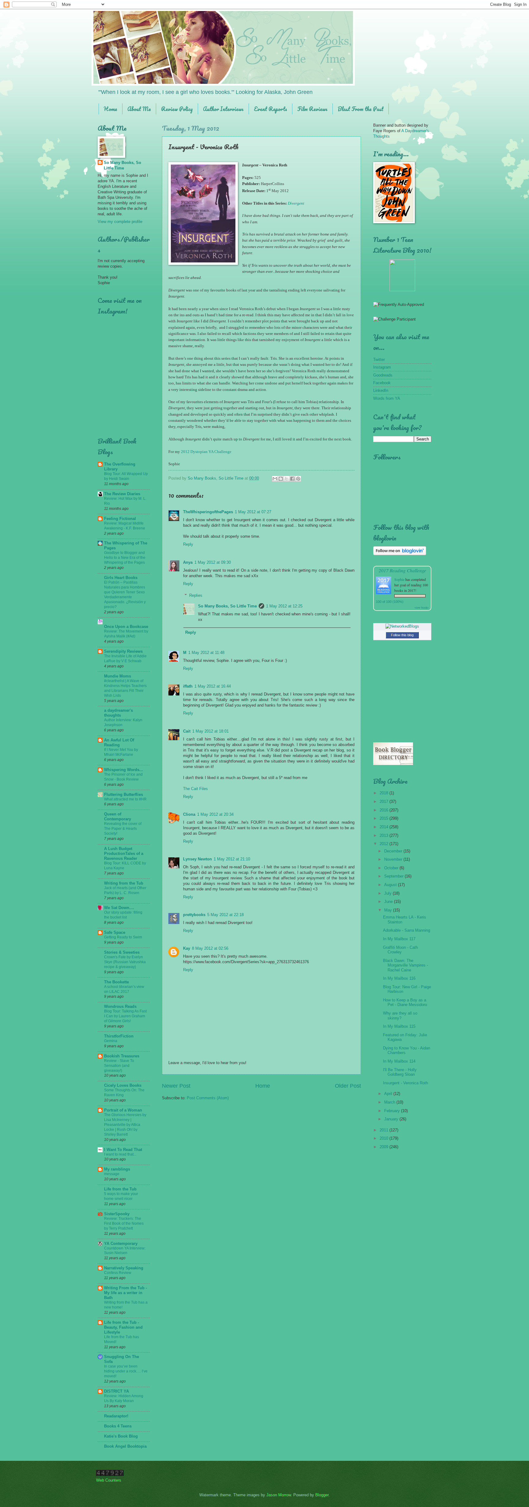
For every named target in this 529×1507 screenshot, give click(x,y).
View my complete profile (120, 221)
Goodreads (382, 375)
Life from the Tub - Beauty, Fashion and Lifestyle (123, 1327)
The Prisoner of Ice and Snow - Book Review (123, 776)
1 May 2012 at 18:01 (210, 731)
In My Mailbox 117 (399, 939)
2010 (384, 1138)
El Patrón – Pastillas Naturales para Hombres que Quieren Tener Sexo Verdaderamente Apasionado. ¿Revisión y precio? (125, 594)
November (393, 859)
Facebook (382, 382)
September (394, 876)
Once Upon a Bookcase (126, 626)
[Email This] (275, 479)
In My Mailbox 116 (399, 978)
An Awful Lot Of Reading (119, 742)
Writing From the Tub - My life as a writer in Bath (125, 1293)
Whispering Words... (123, 769)
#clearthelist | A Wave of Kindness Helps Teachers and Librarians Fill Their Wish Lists (125, 688)
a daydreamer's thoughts (118, 713)
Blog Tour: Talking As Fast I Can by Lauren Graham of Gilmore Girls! (125, 1016)
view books (422, 607)
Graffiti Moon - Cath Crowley (400, 949)
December (393, 851)
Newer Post (176, 1086)
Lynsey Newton (197, 859)
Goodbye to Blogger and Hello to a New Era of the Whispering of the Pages (124, 558)
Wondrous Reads (120, 1006)
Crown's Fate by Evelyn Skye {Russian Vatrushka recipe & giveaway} (125, 962)
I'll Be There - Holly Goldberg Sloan (400, 1072)
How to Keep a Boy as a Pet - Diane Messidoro (405, 1002)
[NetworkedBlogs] (402, 626)
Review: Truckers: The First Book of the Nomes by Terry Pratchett (124, 1223)
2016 (384, 810)
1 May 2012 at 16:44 (212, 686)
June (389, 901)
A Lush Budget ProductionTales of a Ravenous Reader (123, 853)
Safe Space (114, 932)
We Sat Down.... (119, 907)
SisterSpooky (116, 1214)
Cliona (189, 814)
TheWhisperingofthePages (208, 512)
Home (110, 109)
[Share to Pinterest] (298, 479)
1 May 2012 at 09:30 (212, 562)
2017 (384, 801)
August (391, 884)
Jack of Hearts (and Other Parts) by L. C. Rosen (125, 890)
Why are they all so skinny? (400, 1015)
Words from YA (386, 398)
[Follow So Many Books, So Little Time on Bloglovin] (399, 553)
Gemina (110, 1041)
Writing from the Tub (123, 883)
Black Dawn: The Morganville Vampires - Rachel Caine (405, 965)
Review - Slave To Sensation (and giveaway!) (119, 1066)
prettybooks (194, 914)
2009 (384, 1147)
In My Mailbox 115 (399, 1026)
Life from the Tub (120, 1189)
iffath (188, 686)
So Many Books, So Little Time (227, 606)
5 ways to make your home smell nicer (121, 1196)
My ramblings (117, 1169)
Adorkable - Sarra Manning (406, 930)
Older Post (348, 1086)
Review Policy (177, 109)
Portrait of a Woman (123, 1110)
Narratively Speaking (123, 1268)
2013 (384, 835)
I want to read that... (120, 1154)
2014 (384, 827)
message (111, 1174)
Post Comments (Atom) (208, 1098)
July (388, 893)
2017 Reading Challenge (402, 570)
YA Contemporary (120, 1243)
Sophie (399, 579)
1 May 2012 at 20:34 (215, 814)
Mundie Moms (117, 676)
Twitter (379, 359)
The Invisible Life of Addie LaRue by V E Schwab (125, 658)
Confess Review (117, 1273)
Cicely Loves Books (122, 1085)
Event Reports (270, 109)
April (388, 1093)
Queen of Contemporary (117, 816)
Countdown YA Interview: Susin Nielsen (124, 1250)
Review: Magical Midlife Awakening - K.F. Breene (124, 525)
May (388, 910)
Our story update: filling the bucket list (123, 914)
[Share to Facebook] (292, 479)
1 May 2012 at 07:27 (253, 512)
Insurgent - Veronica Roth (405, 1083)
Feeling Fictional (120, 518)
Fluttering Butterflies (123, 794)
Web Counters (108, 1480)
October (392, 868)
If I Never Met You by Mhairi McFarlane (121, 752)
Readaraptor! (116, 1416)
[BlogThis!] (281, 479)
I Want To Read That (123, 1149)
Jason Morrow (278, 1495)
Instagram (382, 367)
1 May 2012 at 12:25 (284, 606)
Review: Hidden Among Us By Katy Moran (123, 1398)
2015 (384, 818)
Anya (188, 562)
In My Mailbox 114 (399, 1061)
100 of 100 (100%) (389, 601)
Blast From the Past (361, 109)
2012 (384, 843)
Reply (188, 544)
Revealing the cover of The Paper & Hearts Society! (122, 829)
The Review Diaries (122, 494)
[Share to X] (286, 479)
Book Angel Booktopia (125, 1446)
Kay (186, 948)
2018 (384, 793)
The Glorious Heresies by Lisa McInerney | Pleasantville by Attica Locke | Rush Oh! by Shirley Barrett (125, 1125)
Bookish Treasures (121, 1056)
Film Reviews (312, 109)
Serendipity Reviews (123, 651)
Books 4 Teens (118, 1426)
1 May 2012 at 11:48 (206, 652)
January (392, 1119)
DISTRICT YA (116, 1391)
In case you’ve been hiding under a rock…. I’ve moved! (126, 1371)
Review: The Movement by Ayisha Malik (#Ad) (126, 633)
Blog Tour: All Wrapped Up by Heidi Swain (126, 476)
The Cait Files (195, 788)
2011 (384, 1130)
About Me (139, 109)
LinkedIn (380, 390)
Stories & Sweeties (122, 952)
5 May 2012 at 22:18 (225, 914)
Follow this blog (402, 635)
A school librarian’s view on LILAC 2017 (124, 989)
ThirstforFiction (118, 1036)
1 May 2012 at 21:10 (232, 859)
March (390, 1102)
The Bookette (116, 982)
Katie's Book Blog (121, 1436)
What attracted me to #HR (125, 799)
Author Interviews (223, 109)
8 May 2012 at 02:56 (210, 948)
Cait (186, 731)
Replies (195, 595)
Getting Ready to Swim (123, 937)
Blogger (321, 1495)
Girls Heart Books (120, 577)
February (392, 1110)
